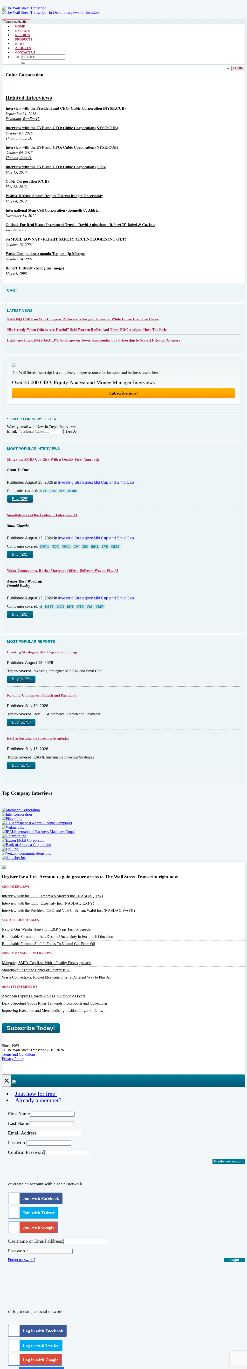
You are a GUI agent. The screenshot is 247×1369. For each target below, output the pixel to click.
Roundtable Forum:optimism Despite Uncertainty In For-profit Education (57, 936)
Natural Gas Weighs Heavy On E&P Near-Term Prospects (46, 929)
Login (238, 68)
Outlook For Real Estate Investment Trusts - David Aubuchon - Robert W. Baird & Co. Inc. (80, 224)
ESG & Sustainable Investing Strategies (38, 738)
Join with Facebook (41, 1198)
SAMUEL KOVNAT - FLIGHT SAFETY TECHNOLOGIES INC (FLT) (66, 239)
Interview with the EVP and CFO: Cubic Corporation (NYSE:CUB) (62, 127)
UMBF (72, 491)
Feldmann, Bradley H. (23, 118)
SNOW (44, 546)
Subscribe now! (123, 393)
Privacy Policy (13, 1059)
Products (23, 39)
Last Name (18, 1123)
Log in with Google (40, 1359)
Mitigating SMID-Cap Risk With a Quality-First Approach (53, 459)
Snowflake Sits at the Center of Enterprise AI (42, 514)
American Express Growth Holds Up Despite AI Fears (43, 996)
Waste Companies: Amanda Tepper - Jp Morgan (45, 253)
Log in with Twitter (41, 1345)
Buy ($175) (21, 679)
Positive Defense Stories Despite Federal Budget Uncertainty (54, 195)
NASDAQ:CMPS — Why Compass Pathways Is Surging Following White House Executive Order (83, 319)
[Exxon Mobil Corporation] (23, 840)
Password (17, 1142)
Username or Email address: (35, 1241)
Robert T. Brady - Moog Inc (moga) (35, 268)
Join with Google (38, 1227)
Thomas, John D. (19, 138)
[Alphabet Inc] (14, 858)
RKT (70, 606)
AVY (62, 491)
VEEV (100, 606)
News (19, 44)
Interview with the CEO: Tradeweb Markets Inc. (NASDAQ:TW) (52, 896)
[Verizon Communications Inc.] (26, 853)
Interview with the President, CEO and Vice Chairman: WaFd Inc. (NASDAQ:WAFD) (68, 910)
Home (20, 26)
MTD (80, 606)
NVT (43, 491)
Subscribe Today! (31, 1028)
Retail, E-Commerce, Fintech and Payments (41, 695)
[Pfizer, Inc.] (12, 819)
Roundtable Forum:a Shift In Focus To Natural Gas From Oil (48, 944)
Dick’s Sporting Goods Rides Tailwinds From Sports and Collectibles (55, 1003)
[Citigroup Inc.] (14, 836)
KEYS (49, 606)
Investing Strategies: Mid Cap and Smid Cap (96, 482)
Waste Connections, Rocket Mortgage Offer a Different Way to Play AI (62, 570)
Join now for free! (36, 1094)
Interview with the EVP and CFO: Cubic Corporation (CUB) (56, 166)
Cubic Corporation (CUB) (27, 181)
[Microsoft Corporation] (21, 810)
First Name (19, 1113)
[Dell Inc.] (10, 849)
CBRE (115, 546)
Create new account (228, 1161)
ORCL (66, 546)
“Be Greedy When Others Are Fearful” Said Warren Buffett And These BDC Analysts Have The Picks (87, 329)
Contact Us (25, 52)
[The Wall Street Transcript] (24, 8)
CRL (52, 491)
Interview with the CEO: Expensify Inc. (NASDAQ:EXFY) (48, 903)
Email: (12, 431)
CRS (85, 546)
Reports (22, 35)
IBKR (95, 546)
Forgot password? (21, 1260)
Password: (18, 1250)
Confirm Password (26, 1152)
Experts (22, 31)
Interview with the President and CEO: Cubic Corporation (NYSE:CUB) (66, 108)
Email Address (22, 1132)
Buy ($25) (20, 499)
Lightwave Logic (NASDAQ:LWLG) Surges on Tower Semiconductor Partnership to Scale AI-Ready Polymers (93, 340)
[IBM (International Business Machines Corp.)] (38, 832)
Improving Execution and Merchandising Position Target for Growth (54, 1010)
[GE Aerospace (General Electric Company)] (37, 823)
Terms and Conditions (18, 1054)
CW (76, 546)
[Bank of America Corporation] (26, 845)
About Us (23, 48)
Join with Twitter (39, 1212)
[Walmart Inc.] (13, 827)
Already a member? (38, 1100)
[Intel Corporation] (17, 814)
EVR (105, 546)
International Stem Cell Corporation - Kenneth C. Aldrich (53, 210)
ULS (90, 606)
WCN (60, 606)
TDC (55, 546)
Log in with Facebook (43, 1331)
